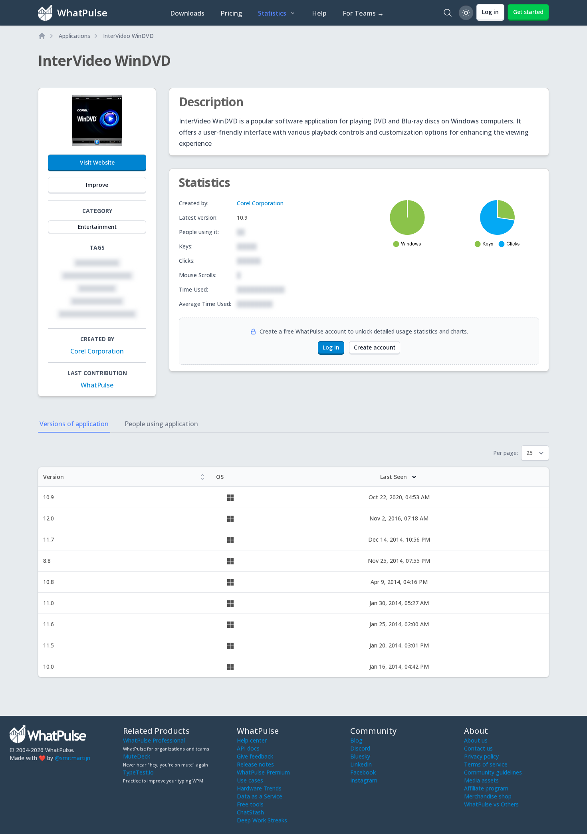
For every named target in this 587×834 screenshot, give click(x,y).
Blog (356, 740)
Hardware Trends (259, 788)
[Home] (42, 36)
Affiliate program (486, 788)
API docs (248, 748)
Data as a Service (259, 796)
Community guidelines (493, 772)
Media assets (481, 780)
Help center (252, 740)
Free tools (250, 804)
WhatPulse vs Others (491, 804)
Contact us (478, 748)
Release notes (255, 764)
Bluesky (360, 756)
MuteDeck (136, 756)
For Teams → (363, 13)
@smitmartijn (72, 758)
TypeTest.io (138, 772)
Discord (360, 748)
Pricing (231, 13)
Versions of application (74, 423)
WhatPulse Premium (263, 772)
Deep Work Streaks (262, 820)
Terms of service (486, 764)
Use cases (250, 780)
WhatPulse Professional (154, 740)
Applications (74, 36)
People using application (161, 423)
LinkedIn (361, 764)
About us (476, 740)
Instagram (363, 780)
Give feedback (255, 756)
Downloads (187, 13)
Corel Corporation (97, 351)
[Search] (447, 13)
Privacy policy (481, 756)
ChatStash (250, 812)
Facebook (363, 772)
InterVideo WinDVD (128, 36)
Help (319, 13)
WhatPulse (97, 385)
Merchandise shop (488, 796)
